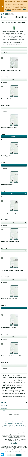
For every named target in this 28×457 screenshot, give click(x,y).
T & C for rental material (19, 425)
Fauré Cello (15, 390)
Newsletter (7, 421)
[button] (2, 454)
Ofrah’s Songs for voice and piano (9, 213)
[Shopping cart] (26, 17)
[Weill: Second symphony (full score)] (14, 320)
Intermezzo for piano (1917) (8, 184)
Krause (22, 388)
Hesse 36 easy (10, 384)
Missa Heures (5, 395)
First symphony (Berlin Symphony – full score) (12, 355)
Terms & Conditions (18, 423)
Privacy (11, 421)
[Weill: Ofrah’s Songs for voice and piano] (14, 205)
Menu (4, 17)
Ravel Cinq (10, 391)
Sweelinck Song (6, 388)
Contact (14, 419)
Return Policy (17, 421)
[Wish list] (19, 17)
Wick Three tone (15, 393)
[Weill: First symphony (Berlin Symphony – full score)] (14, 348)
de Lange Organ (16, 379)
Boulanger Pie (16, 392)
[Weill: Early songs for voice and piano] (14, 91)
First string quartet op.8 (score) (9, 127)
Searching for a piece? (9, 423)
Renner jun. (19, 387)
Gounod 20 (5, 375)
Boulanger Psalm (6, 387)
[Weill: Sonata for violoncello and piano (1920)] (14, 62)
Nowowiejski (22, 396)
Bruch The (22, 393)
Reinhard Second (8, 393)
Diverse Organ (23, 384)
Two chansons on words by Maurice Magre (12, 270)
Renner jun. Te (10, 379)
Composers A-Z (20, 419)
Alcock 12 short (17, 384)
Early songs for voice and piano (9, 98)
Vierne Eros (11, 377)
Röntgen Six (18, 382)
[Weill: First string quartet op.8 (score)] (14, 120)
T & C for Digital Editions (8, 425)
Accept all (13, 454)
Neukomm (15, 395)
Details (13, 79)
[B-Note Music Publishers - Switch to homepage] (7, 14)
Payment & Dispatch (8, 419)
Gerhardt (4, 396)
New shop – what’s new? (16, 416)
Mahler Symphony (15, 388)
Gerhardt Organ (14, 380)
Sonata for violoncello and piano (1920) (11, 70)
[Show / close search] (16, 17)
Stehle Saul (10, 390)
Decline (8, 454)
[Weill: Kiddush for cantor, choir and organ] (14, 234)
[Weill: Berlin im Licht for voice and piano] (14, 291)
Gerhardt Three (16, 396)
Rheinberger (7, 380)
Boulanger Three (22, 395)
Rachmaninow (13, 375)
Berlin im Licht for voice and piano (9, 298)
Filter (4, 49)
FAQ (22, 421)
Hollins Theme (21, 390)
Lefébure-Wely (6, 385)
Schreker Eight (13, 385)
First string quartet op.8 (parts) (9, 155)
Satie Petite (13, 387)
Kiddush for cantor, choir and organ (10, 241)
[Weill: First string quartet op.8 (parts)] (14, 148)
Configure (19, 454)
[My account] (22, 17)
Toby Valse (5, 390)
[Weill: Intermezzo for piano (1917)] (14, 177)
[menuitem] (3, 17)
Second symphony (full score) (8, 327)
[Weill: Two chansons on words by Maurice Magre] (14, 262)
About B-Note (8, 416)
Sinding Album (19, 377)
